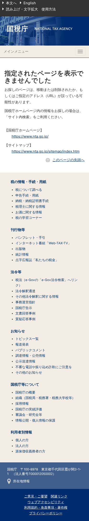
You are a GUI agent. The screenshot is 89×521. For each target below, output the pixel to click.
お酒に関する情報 (28, 212)
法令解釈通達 (25, 291)
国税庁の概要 (25, 392)
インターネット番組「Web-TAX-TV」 (43, 243)
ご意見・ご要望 (35, 496)
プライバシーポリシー (45, 513)
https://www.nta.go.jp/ (30, 136)
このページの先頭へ (68, 160)
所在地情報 (21, 481)
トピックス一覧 (27, 339)
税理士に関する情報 (30, 206)
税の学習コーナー (28, 218)
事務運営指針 (25, 302)
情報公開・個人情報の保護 (35, 420)
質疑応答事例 (25, 319)
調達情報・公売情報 (30, 355)
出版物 (20, 249)
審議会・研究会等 (28, 415)
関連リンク (59, 496)
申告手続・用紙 (27, 195)
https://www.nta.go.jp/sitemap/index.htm (46, 151)
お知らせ (18, 331)
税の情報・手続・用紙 (28, 182)
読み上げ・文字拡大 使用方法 (31, 9)
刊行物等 (18, 230)
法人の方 (22, 446)
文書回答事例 (25, 313)
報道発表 (22, 344)
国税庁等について (25, 384)
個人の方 (22, 440)
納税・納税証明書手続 (32, 201)
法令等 (16, 272)
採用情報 (22, 403)
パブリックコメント (30, 350)
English (29, 3)
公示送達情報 (25, 361)
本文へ (11, 3)
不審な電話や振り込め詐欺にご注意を (43, 367)
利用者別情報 (21, 432)
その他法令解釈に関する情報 (37, 296)
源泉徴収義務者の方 (30, 451)
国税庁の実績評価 (28, 409)
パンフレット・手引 (30, 237)
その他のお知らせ (28, 372)
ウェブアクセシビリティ (46, 502)
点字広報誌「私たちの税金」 (37, 260)
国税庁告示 (23, 308)
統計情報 (22, 254)
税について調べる (28, 190)
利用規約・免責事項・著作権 (45, 507)
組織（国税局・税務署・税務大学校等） (45, 398)
